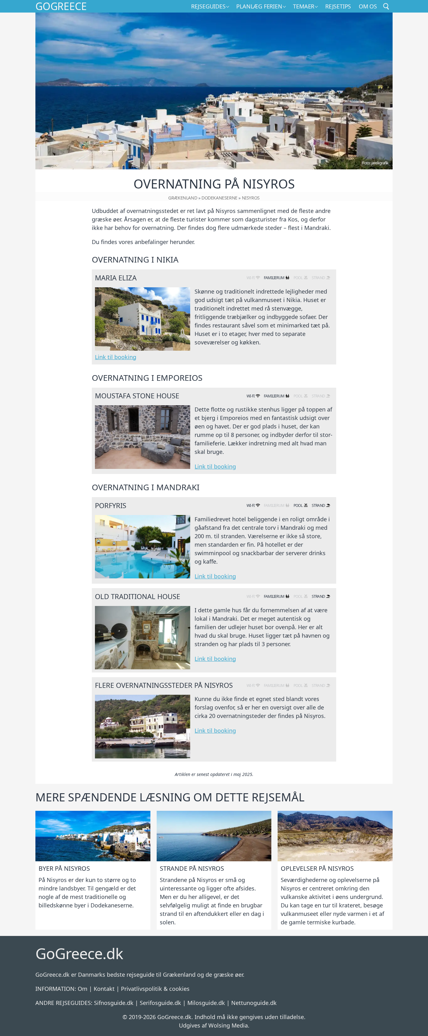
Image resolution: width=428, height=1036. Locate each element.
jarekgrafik (379, 163)
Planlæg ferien (259, 6)
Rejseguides (208, 6)
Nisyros (251, 198)
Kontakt (104, 988)
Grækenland (182, 198)
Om (82, 988)
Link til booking (115, 357)
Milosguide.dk (206, 1003)
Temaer (303, 6)
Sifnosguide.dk (113, 1003)
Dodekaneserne (219, 198)
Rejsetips (338, 6)
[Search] (386, 6)
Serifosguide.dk (160, 1003)
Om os (368, 6)
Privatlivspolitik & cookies (155, 988)
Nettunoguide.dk (254, 1003)
